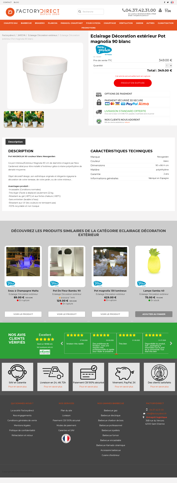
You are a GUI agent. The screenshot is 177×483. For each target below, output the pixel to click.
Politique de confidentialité (22, 430)
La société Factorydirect (22, 410)
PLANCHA (52, 23)
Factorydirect (8, 35)
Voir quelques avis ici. (45, 347)
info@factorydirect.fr (140, 15)
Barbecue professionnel (110, 425)
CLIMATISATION (165, 23)
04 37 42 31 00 (156, 410)
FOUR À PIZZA (93, 23)
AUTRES (150, 23)
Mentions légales (22, 425)
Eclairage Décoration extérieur (42, 35)
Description (15, 141)
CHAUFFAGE (110, 23)
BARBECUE (26, 23)
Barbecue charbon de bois (110, 420)
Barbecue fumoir (110, 435)
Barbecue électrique (110, 415)
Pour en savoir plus (17, 386)
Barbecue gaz (110, 410)
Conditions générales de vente (22, 420)
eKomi (127, 122)
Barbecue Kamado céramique (110, 445)
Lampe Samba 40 (153, 290)
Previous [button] (61, 343)
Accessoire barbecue (111, 450)
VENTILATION (126, 23)
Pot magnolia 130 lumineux (110, 290)
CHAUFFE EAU (11, 23)
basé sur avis (45, 344)
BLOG (16, 2)
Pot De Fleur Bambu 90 (67, 290)
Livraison (66, 415)
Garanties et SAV (66, 430)
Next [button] (171, 343)
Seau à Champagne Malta (23, 290)
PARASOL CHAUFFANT (72, 23)
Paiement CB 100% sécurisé (66, 420)
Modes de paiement (66, 425)
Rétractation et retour (22, 435)
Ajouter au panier (153, 314)
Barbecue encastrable (110, 440)
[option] (77, 343)
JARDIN (139, 23)
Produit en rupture (133, 83)
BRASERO (40, 23)
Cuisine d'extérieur (110, 455)
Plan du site (66, 410)
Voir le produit (23, 314)
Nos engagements (22, 415)
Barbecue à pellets (111, 430)
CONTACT (7, 2)
